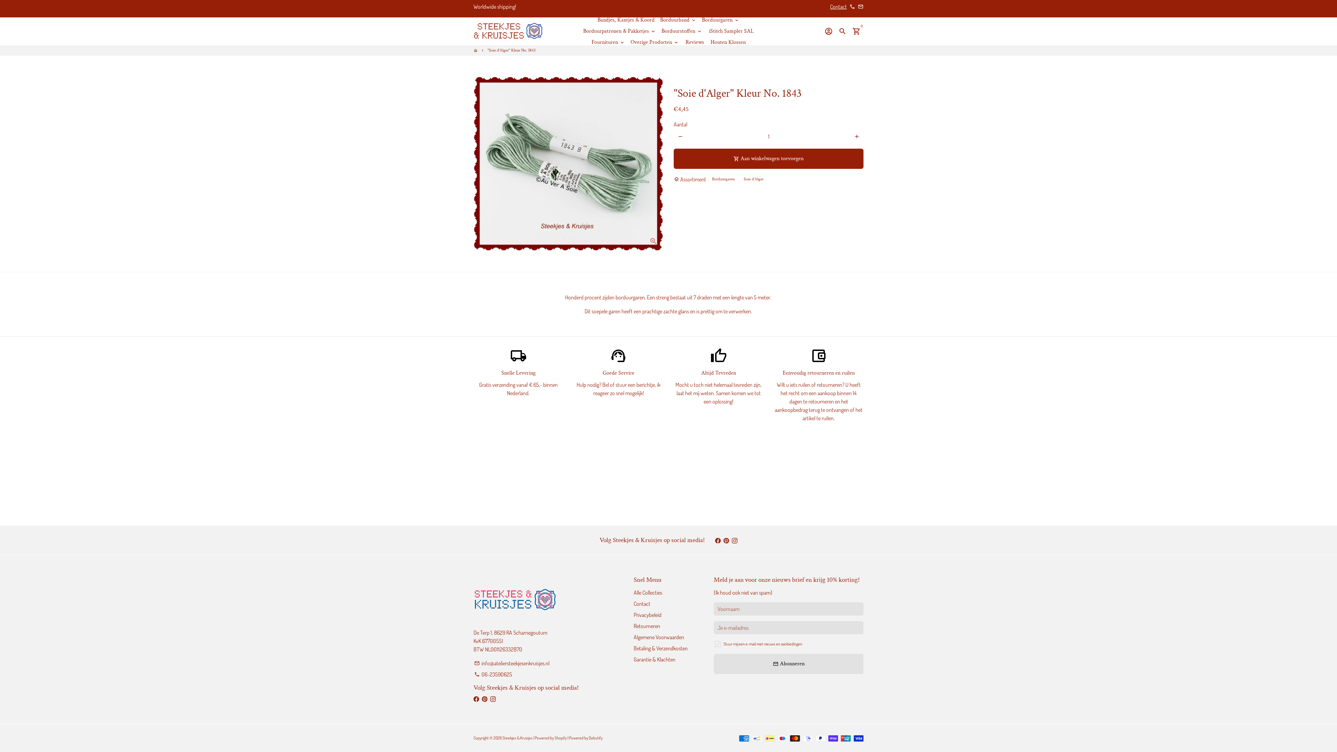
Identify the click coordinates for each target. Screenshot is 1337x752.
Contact (838, 6)
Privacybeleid (648, 614)
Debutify (596, 738)
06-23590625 (493, 674)
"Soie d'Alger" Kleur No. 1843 (511, 50)
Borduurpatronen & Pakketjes (619, 31)
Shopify (561, 738)
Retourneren (647, 625)
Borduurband (678, 20)
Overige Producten (655, 42)
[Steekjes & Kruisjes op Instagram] (734, 540)
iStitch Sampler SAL (731, 31)
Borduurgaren (721, 20)
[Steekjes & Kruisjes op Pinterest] (726, 540)
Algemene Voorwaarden (659, 637)
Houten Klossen (728, 42)
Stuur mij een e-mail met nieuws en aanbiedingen (763, 644)
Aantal (680, 124)
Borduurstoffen (682, 31)
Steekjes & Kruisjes (517, 738)
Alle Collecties (648, 592)
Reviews (695, 42)
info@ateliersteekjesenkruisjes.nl (511, 663)
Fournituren (608, 42)
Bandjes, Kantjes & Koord (626, 20)
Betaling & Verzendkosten (661, 648)
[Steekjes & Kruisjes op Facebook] (718, 540)
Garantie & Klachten (654, 659)
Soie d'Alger (754, 179)
